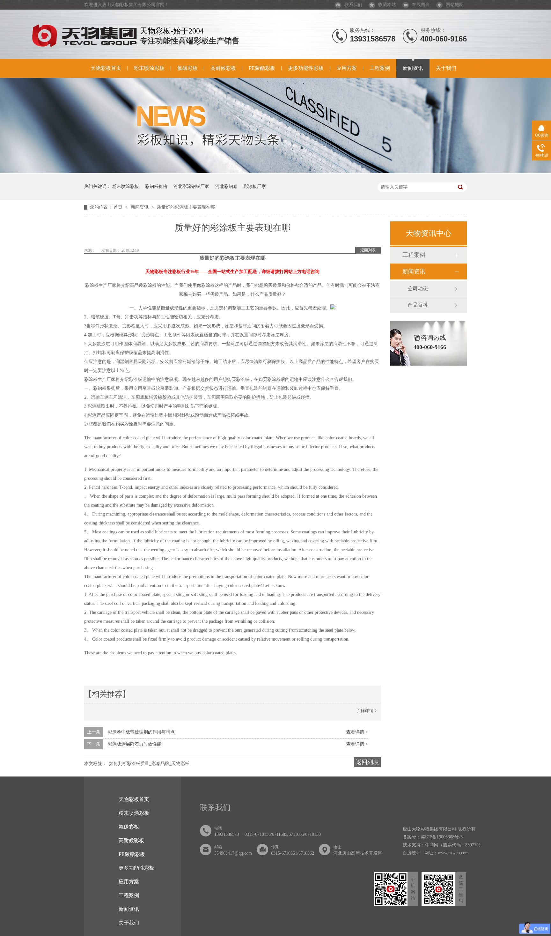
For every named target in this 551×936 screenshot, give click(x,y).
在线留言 (421, 4)
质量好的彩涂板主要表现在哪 (186, 207)
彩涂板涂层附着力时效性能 (134, 744)
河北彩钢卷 (226, 186)
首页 (119, 207)
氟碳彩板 (187, 68)
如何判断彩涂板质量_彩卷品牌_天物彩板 (149, 763)
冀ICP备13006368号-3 (442, 837)
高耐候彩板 (223, 68)
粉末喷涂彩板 (149, 68)
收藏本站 (387, 4)
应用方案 (346, 68)
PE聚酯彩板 (262, 68)
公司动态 (418, 288)
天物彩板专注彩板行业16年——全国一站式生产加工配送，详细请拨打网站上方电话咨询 (232, 271)
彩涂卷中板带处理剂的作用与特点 (141, 732)
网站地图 (455, 4)
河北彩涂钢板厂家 (191, 186)
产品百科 (418, 305)
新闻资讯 (413, 68)
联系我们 (353, 4)
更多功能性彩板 (306, 68)
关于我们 (446, 68)
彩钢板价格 (156, 186)
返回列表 (368, 250)
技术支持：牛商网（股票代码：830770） (443, 845)
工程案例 (380, 68)
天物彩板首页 (106, 68)
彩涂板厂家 (255, 186)
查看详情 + (357, 732)
